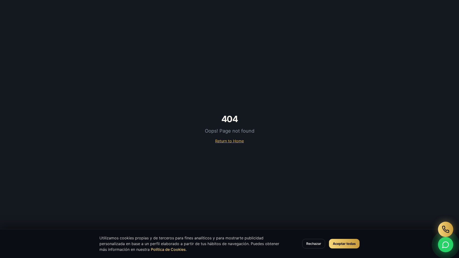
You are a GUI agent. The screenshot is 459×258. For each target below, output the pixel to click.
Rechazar (313, 244)
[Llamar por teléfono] (445, 229)
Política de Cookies (168, 249)
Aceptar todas (344, 244)
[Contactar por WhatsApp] (445, 244)
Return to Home (229, 141)
